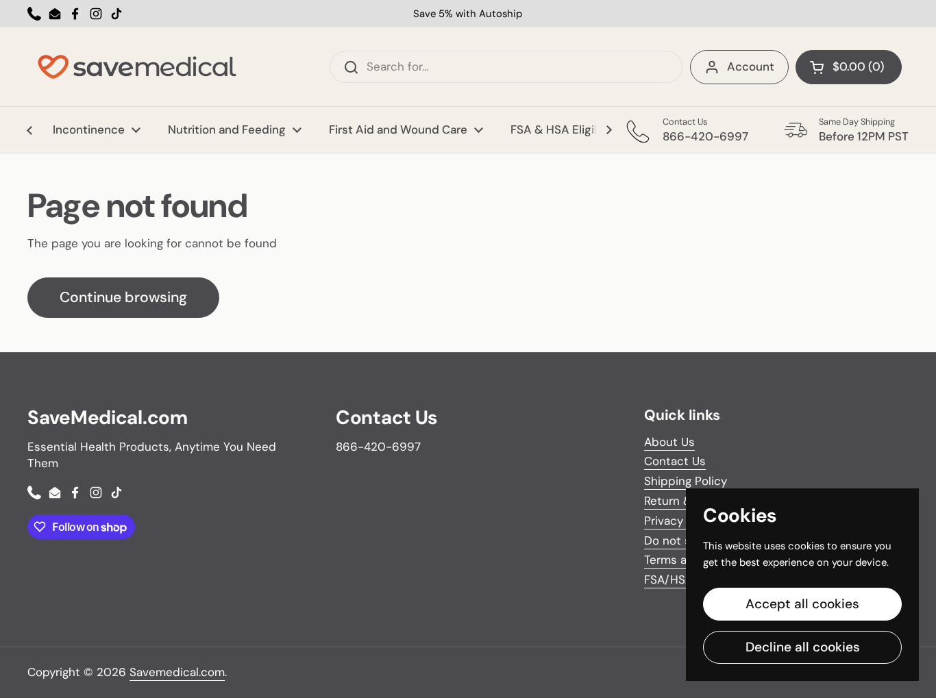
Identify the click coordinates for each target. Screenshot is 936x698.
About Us (669, 441)
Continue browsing (123, 297)
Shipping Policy (685, 480)
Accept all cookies (802, 603)
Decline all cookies (803, 647)
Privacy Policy (681, 520)
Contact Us (675, 461)
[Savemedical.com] (137, 66)
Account (750, 66)
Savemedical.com (177, 672)
